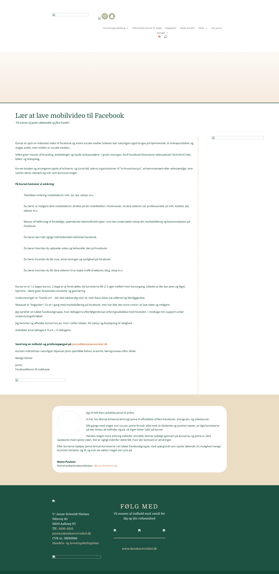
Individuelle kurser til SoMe (147, 28)
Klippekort (170, 28)
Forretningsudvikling (114, 28)
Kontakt (161, 33)
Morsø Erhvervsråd (105, 465)
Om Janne (216, 28)
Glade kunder (187, 28)
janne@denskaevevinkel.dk (89, 344)
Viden (201, 28)
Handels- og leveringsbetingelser (75, 543)
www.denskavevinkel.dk (139, 548)
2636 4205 (66, 528)
